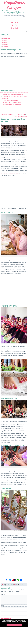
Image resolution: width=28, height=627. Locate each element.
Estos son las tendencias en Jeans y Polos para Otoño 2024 (13, 104)
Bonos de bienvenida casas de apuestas (9, 173)
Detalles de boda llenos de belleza (19, 116)
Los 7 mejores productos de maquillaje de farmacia (12, 102)
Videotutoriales (14, 28)
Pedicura (7, 585)
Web (1, 613)
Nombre (2, 605)
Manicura (3, 585)
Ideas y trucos (14, 22)
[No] (26, 622)
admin (16, 124)
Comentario (3, 594)
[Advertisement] (14, 72)
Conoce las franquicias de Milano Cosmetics (10, 100)
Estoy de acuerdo (11, 625)
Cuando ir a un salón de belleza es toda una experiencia (13, 114)
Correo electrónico (4, 609)
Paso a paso (14, 25)
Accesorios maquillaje (6, 38)
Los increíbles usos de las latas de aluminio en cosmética (13, 94)
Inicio (14, 19)
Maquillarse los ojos (14, 5)
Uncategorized (5, 44)
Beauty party (21, 584)
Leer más (18, 625)
